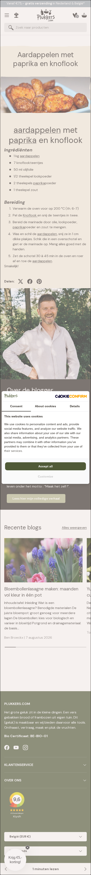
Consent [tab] (16, 406)
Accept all (45, 466)
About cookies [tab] (45, 406)
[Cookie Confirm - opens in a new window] (71, 396)
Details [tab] (75, 406)
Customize (45, 476)
